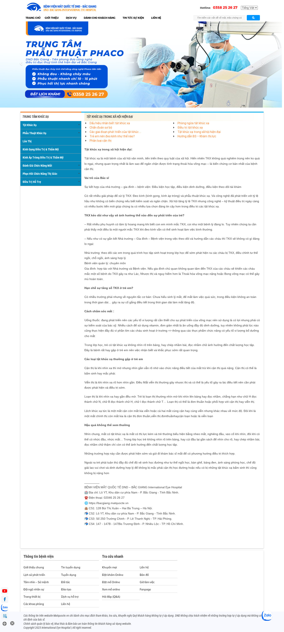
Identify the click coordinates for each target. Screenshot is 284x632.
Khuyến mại (109, 567)
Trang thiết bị (31, 596)
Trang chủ (33, 17)
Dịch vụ (71, 17)
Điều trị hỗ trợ (32, 181)
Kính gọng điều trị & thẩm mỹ (41, 149)
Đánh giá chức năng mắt (37, 165)
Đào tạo (66, 589)
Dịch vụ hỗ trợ (69, 596)
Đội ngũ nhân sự (33, 589)
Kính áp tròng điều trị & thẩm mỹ (43, 157)
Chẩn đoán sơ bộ (101, 127)
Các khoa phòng (33, 604)
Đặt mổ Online (111, 582)
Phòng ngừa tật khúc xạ (193, 123)
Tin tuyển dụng (70, 567)
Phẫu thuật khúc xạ (34, 133)
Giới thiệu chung (33, 567)
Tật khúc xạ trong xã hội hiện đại (199, 132)
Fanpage (145, 589)
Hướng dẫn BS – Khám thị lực (197, 136)
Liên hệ (156, 17)
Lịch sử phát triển (34, 574)
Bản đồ (144, 574)
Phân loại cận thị (100, 140)
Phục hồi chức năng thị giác (40, 173)
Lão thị (27, 141)
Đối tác (65, 582)
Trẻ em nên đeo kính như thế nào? (112, 136)
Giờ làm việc (147, 582)
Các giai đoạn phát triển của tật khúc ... (115, 132)
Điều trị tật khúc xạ (190, 127)
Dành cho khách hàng (99, 17)
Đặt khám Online (112, 574)
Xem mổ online (111, 589)
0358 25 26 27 (225, 7)
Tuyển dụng (68, 574)
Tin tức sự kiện (133, 17)
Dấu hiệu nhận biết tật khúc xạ (110, 123)
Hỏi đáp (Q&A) (111, 596)
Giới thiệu (52, 17)
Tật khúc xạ (30, 125)
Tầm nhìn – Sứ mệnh (36, 582)
